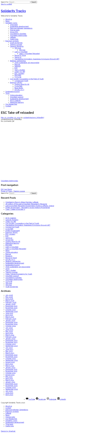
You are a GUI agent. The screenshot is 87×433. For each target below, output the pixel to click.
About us (8, 19)
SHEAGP (17, 66)
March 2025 (9, 317)
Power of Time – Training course (13, 191)
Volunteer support (16, 97)
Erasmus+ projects (12, 41)
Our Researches (11, 104)
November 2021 (11, 371)
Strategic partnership (13, 261)
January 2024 (10, 339)
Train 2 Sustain (19, 70)
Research (8, 256)
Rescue (17, 64)
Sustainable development (19, 26)
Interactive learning (17, 102)
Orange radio (15, 30)
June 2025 (9, 313)
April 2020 (9, 395)
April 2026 (9, 299)
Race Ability (18, 88)
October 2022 (10, 358)
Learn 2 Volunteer (21, 52)
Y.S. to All (17, 77)
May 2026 (9, 297)
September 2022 (11, 360)
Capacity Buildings (17, 46)
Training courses (16, 44)
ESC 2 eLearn (19, 73)
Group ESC (14, 32)
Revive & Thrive (20, 55)
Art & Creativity (15, 101)
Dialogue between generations (21, 28)
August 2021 (9, 375)
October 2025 (10, 310)
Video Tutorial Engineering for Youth (18, 274)
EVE (15, 68)
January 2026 (10, 304)
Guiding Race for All (21, 84)
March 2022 (9, 366)
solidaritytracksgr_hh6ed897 (33, 117)
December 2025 (11, 306)
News (7, 21)
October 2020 (10, 387)
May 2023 (9, 351)
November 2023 (11, 342)
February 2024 (10, 337)
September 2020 (11, 389)
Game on (17, 57)
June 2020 (9, 393)
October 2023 (10, 344)
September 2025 (11, 311)
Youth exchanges (16, 43)
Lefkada (13, 37)
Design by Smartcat (8, 431)
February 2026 (10, 302)
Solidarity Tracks (13, 11)
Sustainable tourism (12, 91)
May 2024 (9, 331)
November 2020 (11, 386)
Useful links (14, 39)
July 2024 (9, 328)
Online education (16, 95)
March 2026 (9, 301)
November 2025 (11, 308)
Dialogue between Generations (16, 410)
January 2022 (10, 367)
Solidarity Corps (11, 23)
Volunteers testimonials (18, 35)
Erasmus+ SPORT (16, 82)
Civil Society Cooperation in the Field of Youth (27, 79)
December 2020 (11, 384)
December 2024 (11, 322)
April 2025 (9, 315)
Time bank (14, 25)
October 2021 (10, 373)
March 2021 (9, 380)
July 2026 (9, 295)
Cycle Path (18, 86)
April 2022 (9, 364)
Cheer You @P (19, 72)
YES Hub (22, 50)
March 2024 (9, 335)
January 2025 (10, 320)
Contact (8, 106)
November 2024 (11, 324)
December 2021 (11, 369)
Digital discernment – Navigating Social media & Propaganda (27, 207)
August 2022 (10, 362)
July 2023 (9, 348)
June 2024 (9, 329)
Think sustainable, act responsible (26, 63)
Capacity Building (11, 220)
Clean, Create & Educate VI (15, 209)
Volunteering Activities (18, 34)
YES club (17, 48)
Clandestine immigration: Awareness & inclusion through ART (36, 59)
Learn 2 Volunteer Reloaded (29, 53)
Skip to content (6, 4)
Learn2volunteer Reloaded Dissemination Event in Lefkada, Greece (29, 206)
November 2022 (11, 357)
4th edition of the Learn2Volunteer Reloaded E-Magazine (26, 204)
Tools (7, 93)
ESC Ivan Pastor (6, 189)
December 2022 (11, 355)
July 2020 (9, 391)
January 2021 (10, 382)
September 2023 (11, 346)
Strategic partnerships (18, 61)
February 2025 (10, 319)
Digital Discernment (12, 231)
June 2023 (9, 349)
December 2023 (11, 340)
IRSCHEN (17, 75)
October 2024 (10, 326)
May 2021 (8, 376)
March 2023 (9, 353)
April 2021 (9, 378)
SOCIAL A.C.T (19, 90)
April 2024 (9, 333)
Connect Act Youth (21, 81)
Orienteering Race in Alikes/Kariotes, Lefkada (21, 202)
